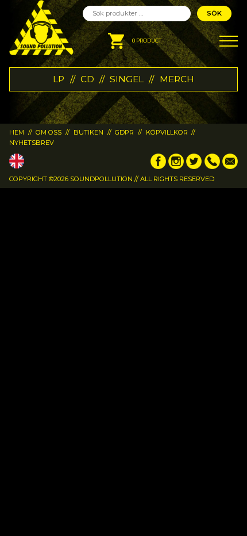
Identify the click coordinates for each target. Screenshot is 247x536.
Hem (16, 132)
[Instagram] (176, 167)
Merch (177, 79)
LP (58, 79)
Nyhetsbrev (31, 143)
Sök (214, 13)
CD (87, 79)
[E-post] (230, 167)
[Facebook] (158, 167)
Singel (127, 79)
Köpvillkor (167, 132)
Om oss (48, 132)
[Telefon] (212, 167)
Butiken (88, 132)
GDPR (124, 132)
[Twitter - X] (194, 167)
